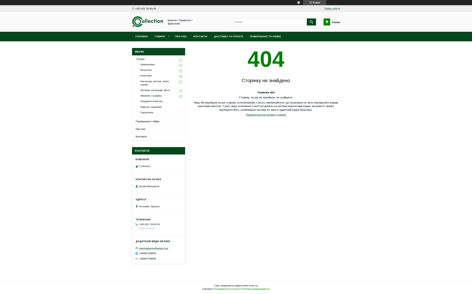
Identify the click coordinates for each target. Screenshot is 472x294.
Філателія (146, 70)
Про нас (181, 36)
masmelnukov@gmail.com (153, 248)
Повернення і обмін (147, 121)
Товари (159, 36)
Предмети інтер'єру (151, 101)
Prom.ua (253, 285)
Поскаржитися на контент (227, 289)
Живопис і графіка (151, 95)
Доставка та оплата (228, 36)
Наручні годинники (151, 107)
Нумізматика (147, 64)
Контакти (200, 36)
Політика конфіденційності (256, 289)
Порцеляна (146, 112)
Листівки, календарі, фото (155, 90)
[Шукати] (311, 21)
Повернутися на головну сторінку (266, 114)
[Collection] (147, 26)
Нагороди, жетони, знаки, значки (154, 83)
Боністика (146, 75)
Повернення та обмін (265, 36)
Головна (141, 36)
